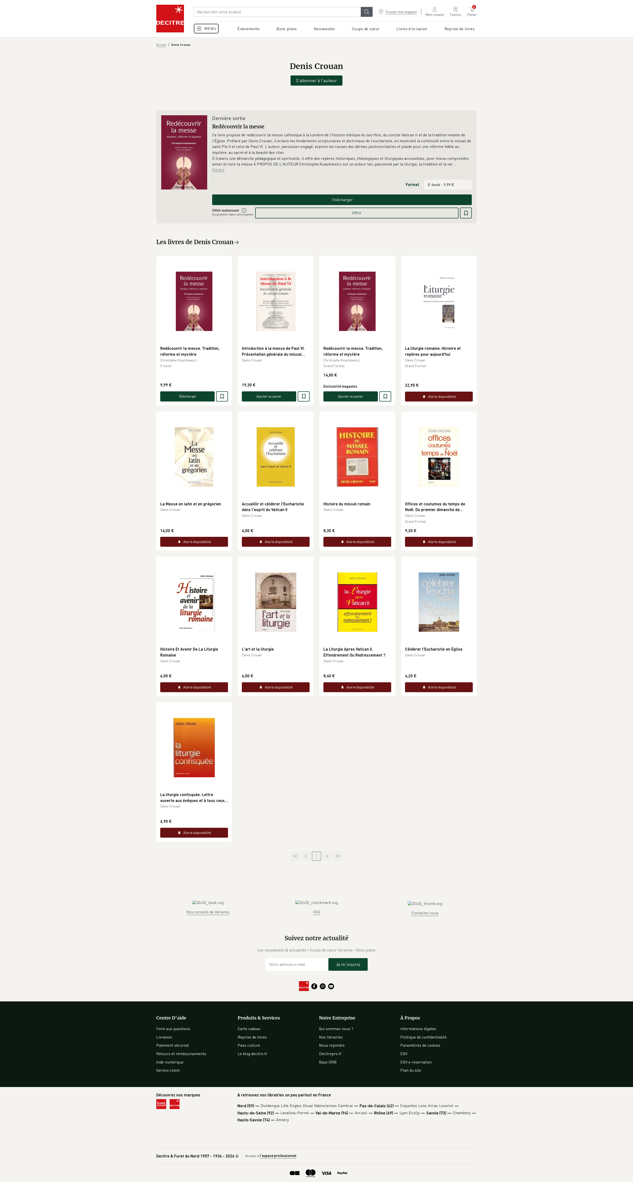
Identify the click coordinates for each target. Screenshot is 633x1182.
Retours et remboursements (181, 1053)
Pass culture (249, 1045)
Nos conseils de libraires (207, 911)
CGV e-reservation (416, 1062)
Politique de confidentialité (423, 1037)
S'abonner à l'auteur (316, 80)
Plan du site (410, 1070)
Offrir (357, 212)
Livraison (164, 1037)
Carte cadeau (249, 1028)
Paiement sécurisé (172, 1045)
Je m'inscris (348, 964)
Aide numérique (169, 1062)
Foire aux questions (173, 1028)
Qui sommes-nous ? (336, 1028)
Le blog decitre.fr (252, 1053)
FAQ (316, 911)
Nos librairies (331, 1037)
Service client (168, 1070)
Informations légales (418, 1028)
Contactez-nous (425, 912)
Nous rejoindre (332, 1045)
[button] (342, 149)
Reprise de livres (252, 1037)
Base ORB (328, 1062)
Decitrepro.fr (330, 1053)
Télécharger (342, 199)
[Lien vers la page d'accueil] (170, 18)
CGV (403, 1053)
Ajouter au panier (269, 396)
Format (412, 184)
